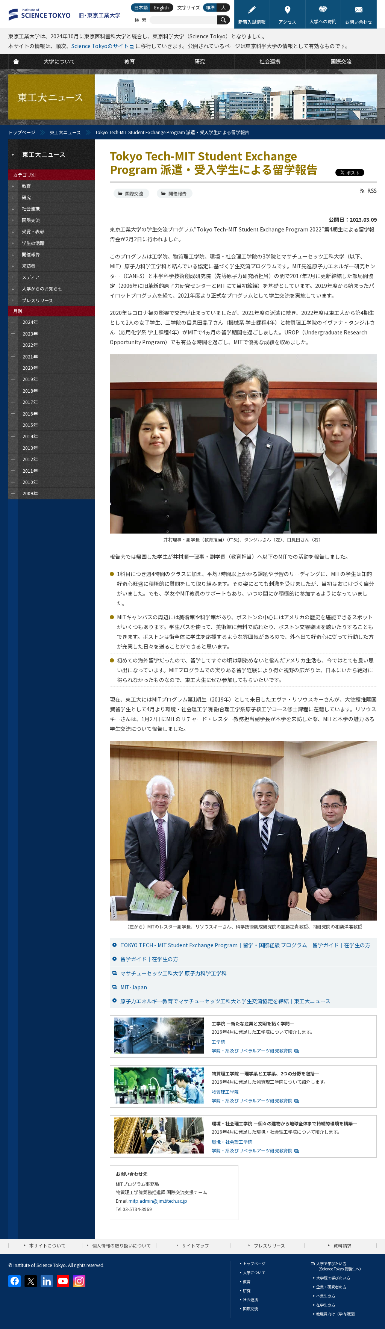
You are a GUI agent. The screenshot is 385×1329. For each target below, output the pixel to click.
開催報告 (177, 193)
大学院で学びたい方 (333, 1278)
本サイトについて (47, 1245)
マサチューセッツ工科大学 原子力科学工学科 (173, 973)
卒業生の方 (325, 1296)
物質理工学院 (225, 1092)
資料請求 (342, 1245)
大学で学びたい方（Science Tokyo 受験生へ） (339, 1266)
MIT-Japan (133, 987)
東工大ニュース (65, 132)
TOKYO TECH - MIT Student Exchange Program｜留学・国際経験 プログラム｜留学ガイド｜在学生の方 (245, 945)
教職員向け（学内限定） (337, 1314)
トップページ (21, 132)
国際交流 (134, 193)
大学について (254, 1272)
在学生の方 (325, 1305)
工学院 (218, 1042)
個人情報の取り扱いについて (121, 1245)
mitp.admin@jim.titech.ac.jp (158, 1200)
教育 (246, 1281)
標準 (210, 7)
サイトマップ (195, 1245)
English (161, 7)
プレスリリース (269, 1245)
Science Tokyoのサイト (100, 46)
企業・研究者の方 (331, 1287)
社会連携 (250, 1299)
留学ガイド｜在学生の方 (149, 959)
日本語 (141, 7)
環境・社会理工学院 (232, 1141)
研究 (246, 1290)
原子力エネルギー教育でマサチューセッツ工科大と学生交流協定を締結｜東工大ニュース (225, 1001)
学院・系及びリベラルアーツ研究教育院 (252, 1050)
